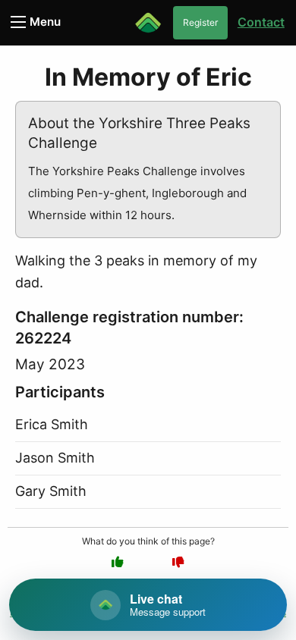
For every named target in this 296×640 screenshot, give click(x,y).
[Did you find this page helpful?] (117, 562)
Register (200, 22)
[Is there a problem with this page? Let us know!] (178, 562)
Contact (261, 22)
